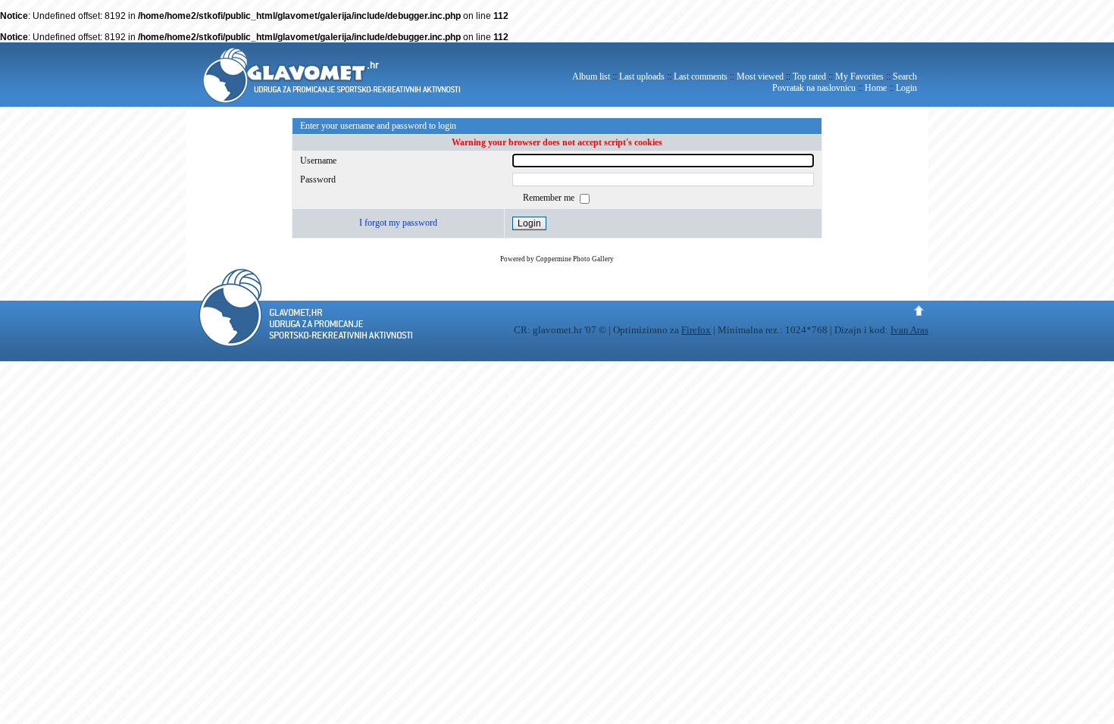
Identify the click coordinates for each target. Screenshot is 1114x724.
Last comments (701, 76)
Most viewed (760, 76)
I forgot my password (398, 222)
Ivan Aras (909, 329)
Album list (591, 76)
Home (876, 88)
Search (905, 76)
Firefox (696, 329)
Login (906, 88)
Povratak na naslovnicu (814, 88)
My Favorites (859, 76)
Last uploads (642, 76)
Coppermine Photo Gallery (575, 259)
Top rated (809, 76)
